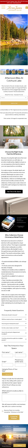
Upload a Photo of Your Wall (9, 391)
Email (4, 383)
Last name (19, 374)
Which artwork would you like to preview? (12, 413)
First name (6, 374)
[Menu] (3, 7)
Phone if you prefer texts (19, 382)
